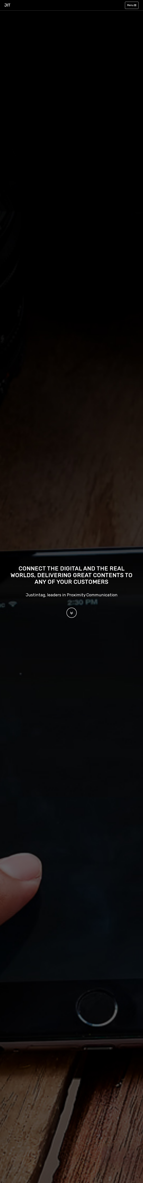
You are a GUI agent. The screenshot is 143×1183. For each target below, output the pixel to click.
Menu (130, 5)
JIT (7, 5)
